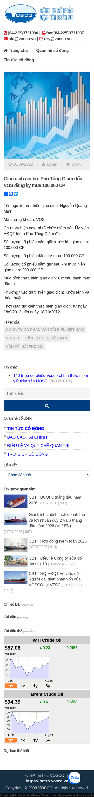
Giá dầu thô (19, 631)
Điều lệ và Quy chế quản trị (38, 445)
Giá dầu (16, 617)
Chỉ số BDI (18, 604)
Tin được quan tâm (19, 489)
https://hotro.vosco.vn (47, 781)
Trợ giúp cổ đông (27, 454)
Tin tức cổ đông (19, 60)
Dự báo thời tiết (16, 751)
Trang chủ (17, 50)
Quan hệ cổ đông (52, 50)
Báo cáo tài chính (27, 437)
